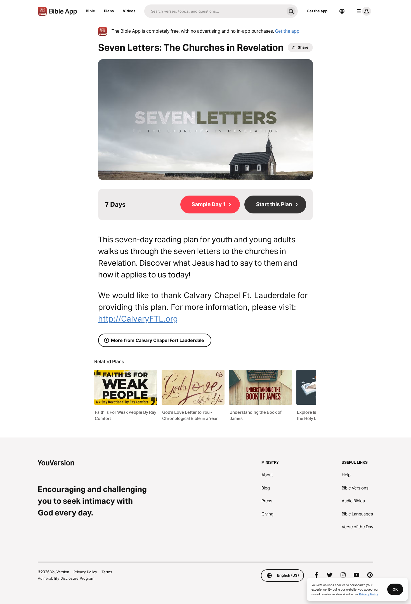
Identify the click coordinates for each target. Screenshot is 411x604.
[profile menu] (362, 11)
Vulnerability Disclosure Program (66, 578)
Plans (109, 11)
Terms (106, 572)
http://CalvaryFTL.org (138, 319)
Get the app (317, 11)
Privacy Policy (85, 572)
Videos (129, 11)
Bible (90, 11)
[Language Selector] (342, 11)
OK (395, 589)
